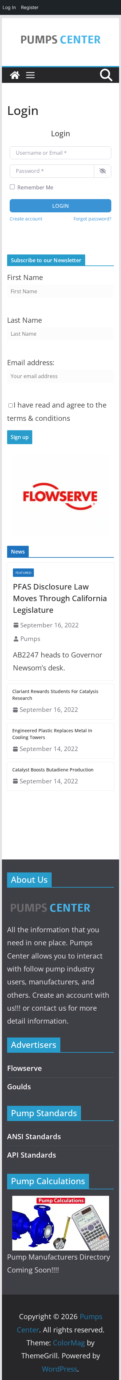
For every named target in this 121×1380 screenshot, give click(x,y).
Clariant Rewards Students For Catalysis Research (55, 694)
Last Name (24, 320)
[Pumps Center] (15, 75)
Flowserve (24, 1068)
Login (60, 205)
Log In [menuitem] (9, 7)
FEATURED (23, 572)
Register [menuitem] (29, 7)
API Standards (31, 1155)
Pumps (30, 638)
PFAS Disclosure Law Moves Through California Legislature (60, 598)
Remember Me (35, 187)
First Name (25, 277)
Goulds (19, 1087)
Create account (26, 219)
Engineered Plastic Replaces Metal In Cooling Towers (52, 733)
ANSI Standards (34, 1136)
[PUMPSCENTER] (50, 900)
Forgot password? (92, 219)
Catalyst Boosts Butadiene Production (53, 770)
